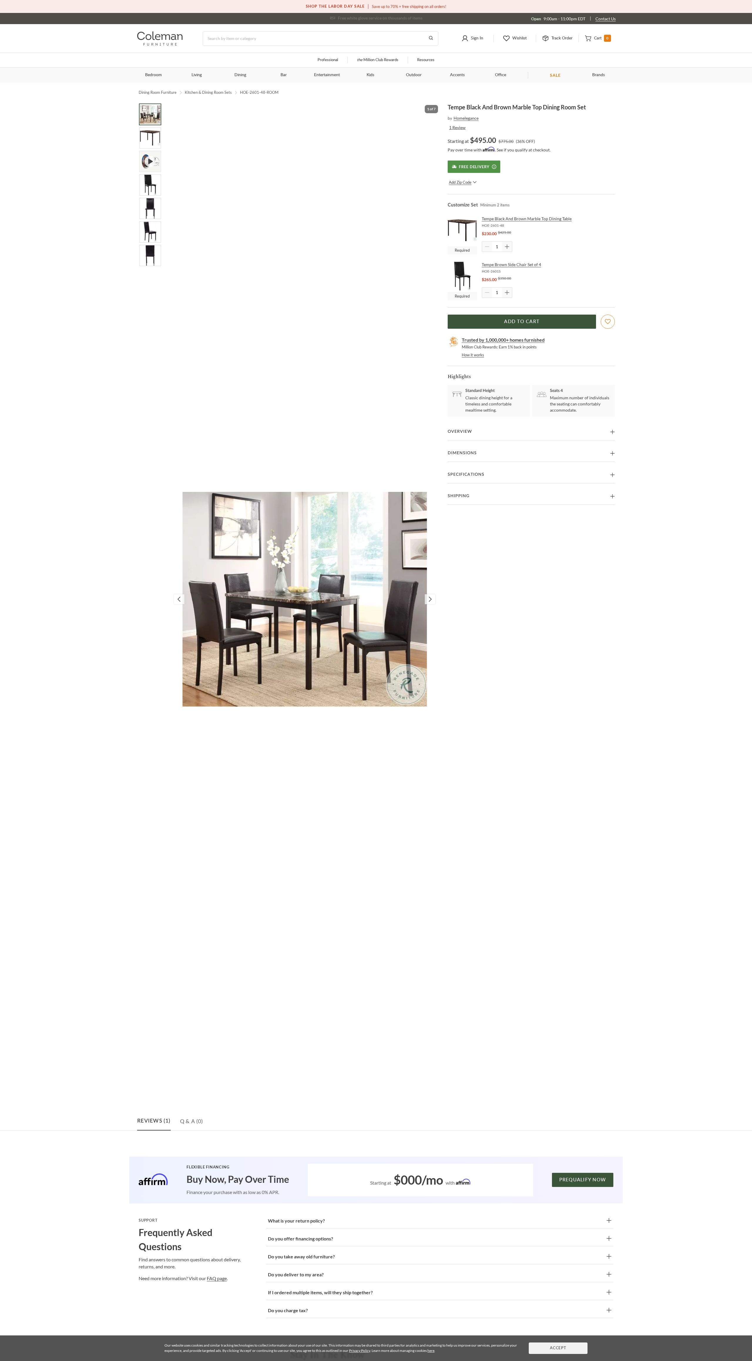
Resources (425, 60)
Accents (457, 75)
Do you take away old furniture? (301, 1256)
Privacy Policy (359, 1350)
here (430, 1350)
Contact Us (605, 18)
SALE (555, 75)
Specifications (466, 474)
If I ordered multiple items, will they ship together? (320, 1292)
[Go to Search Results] (431, 38)
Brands (598, 75)
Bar (284, 75)
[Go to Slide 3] (150, 161)
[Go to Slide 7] (150, 255)
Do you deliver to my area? (296, 1274)
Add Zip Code (460, 182)
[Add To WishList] (608, 322)
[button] (472, 38)
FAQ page (217, 1278)
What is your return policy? (296, 1220)
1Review (457, 127)
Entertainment (327, 75)
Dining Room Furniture (158, 92)
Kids (370, 75)
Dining (240, 75)
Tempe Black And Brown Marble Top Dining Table (527, 218)
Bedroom (153, 75)
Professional (328, 60)
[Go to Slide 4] (150, 185)
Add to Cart (521, 321)
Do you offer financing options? (300, 1238)
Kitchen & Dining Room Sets (208, 92)
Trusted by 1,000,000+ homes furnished (503, 340)
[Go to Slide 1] (150, 114)
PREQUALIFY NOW (582, 1180)
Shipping (458, 496)
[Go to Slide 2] (150, 137)
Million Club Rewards (377, 60)
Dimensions (462, 453)
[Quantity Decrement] (487, 247)
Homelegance (466, 118)
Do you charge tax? (288, 1310)
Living (197, 75)
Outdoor (414, 75)
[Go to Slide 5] (150, 208)
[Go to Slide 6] (150, 232)
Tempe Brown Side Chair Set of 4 (511, 264)
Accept (558, 1348)
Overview (460, 432)
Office (500, 75)
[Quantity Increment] (507, 247)
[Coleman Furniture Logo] (160, 43)
